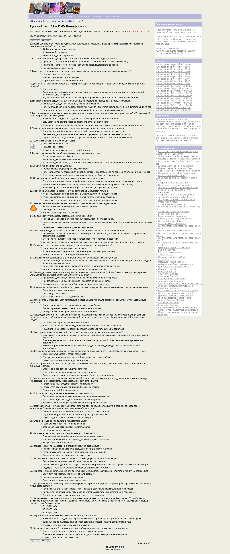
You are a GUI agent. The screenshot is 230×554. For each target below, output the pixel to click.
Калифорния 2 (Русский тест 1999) (173, 67)
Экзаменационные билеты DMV (58, 21)
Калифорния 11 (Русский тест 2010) (174, 88)
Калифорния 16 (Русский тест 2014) (174, 100)
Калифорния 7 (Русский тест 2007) (173, 79)
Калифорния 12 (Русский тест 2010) (174, 91)
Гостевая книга (112, 16)
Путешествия (54, 16)
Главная (40, 16)
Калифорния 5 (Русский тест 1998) (173, 74)
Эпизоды (35, 21)
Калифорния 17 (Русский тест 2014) (174, 103)
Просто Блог (84, 16)
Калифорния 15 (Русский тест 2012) (174, 98)
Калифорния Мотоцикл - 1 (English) (173, 107)
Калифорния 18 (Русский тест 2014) (174, 105)
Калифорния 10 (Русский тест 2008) (174, 86)
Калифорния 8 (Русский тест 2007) (173, 81)
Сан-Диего (69, 16)
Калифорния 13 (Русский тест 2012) (174, 93)
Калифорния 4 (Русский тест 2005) (173, 71)
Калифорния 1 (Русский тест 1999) (173, 64)
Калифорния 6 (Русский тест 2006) (173, 76)
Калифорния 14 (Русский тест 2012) (174, 95)
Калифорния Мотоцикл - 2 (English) (173, 110)
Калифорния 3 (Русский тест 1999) (173, 69)
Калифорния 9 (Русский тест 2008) (173, 83)
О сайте (98, 16)
